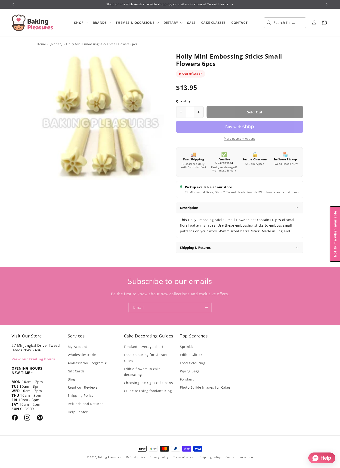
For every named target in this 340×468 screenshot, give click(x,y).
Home (41, 44)
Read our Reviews (83, 387)
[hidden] (56, 44)
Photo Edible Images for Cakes (205, 387)
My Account (77, 346)
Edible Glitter (191, 355)
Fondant (187, 379)
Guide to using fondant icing (148, 391)
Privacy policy (159, 457)
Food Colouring (192, 363)
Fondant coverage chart (144, 346)
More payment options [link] (239, 138)
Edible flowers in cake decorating (142, 372)
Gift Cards (76, 371)
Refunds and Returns (85, 404)
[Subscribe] (206, 307)
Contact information (239, 457)
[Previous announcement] (13, 4)
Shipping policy (210, 457)
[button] (80, 23)
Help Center (78, 412)
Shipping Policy (80, 395)
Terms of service (184, 457)
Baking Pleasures (109, 457)
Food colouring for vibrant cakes (146, 358)
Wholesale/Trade (82, 355)
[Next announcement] (327, 4)
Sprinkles (187, 346)
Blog (71, 379)
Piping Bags (190, 371)
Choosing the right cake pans (148, 383)
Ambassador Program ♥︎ (87, 363)
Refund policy (135, 457)
